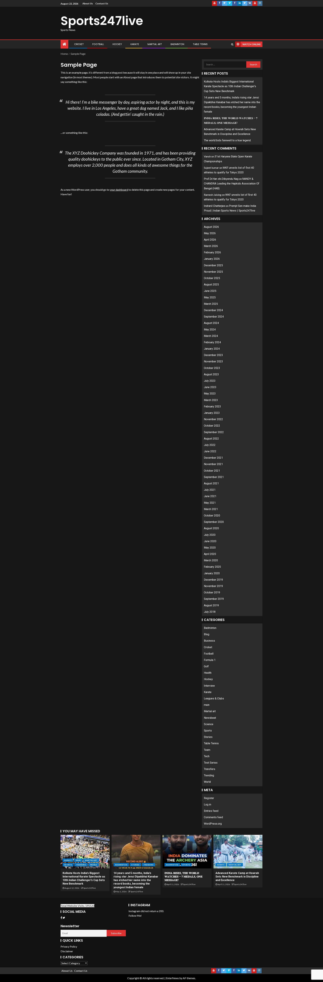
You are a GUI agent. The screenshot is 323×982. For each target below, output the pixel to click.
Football (98, 44)
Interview (209, 685)
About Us (87, 3)
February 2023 (212, 406)
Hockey (117, 44)
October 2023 (212, 368)
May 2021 (210, 502)
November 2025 (213, 271)
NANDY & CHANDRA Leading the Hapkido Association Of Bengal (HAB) (231, 183)
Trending (209, 775)
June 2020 (210, 541)
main (206, 704)
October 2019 (212, 592)
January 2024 (212, 348)
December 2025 (213, 265)
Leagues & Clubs (214, 698)
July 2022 (210, 445)
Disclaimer (67, 951)
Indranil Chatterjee (214, 205)
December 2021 (213, 457)
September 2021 (214, 477)
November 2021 (213, 464)
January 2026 (212, 258)
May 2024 (210, 329)
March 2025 (211, 303)
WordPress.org (213, 823)
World (207, 781)
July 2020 (210, 534)
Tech (206, 756)
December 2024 (213, 310)
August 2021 (211, 483)
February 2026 (212, 252)
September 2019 (214, 598)
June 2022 (210, 451)
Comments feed (213, 817)
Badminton (177, 44)
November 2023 (213, 361)
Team (207, 749)
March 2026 (211, 246)
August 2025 (211, 284)
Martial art (155, 44)
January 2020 (212, 573)
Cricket (79, 44)
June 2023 (210, 387)
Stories (208, 737)
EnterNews (172, 978)
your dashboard (119, 189)
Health (207, 672)
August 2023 (211, 374)
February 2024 (212, 342)
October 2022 (212, 425)
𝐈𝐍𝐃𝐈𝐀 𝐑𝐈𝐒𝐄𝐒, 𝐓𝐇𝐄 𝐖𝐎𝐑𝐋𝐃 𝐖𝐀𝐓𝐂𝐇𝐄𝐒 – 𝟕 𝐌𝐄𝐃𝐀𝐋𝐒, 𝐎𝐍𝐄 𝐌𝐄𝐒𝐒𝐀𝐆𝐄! (184, 876)
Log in (207, 804)
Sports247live (102, 20)
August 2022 (211, 438)
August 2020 (211, 528)
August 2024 (211, 323)
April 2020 (210, 554)
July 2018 (210, 611)
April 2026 (210, 239)
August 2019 (211, 605)
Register (209, 798)
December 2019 (213, 579)
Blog (206, 634)
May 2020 (210, 547)
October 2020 (212, 515)
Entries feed (211, 810)
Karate (135, 44)
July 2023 (210, 380)
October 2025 (212, 278)
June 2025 (210, 290)
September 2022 (214, 432)
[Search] (232, 44)
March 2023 (211, 400)
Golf (206, 666)
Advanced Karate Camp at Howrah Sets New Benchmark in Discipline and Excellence (237, 876)
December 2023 (213, 355)
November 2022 (213, 419)
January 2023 (212, 412)
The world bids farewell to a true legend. (227, 140)
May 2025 (210, 297)
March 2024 (211, 336)
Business (209, 640)
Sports (208, 730)
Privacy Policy (69, 946)
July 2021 (210, 489)
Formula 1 (210, 660)
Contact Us (101, 3)
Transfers (209, 769)
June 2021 (210, 496)
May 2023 (210, 393)
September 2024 (214, 316)
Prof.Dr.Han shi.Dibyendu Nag (221, 178)
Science (208, 724)
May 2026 (210, 233)
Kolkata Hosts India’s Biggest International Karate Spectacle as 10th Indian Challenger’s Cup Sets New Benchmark (230, 86)
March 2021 (211, 509)
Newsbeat (210, 717)
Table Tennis (200, 44)
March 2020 (211, 560)
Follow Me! (135, 915)
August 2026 (211, 226)
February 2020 (212, 566)
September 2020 (214, 522)
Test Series (211, 762)
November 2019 (213, 586)
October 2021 (212, 470)
